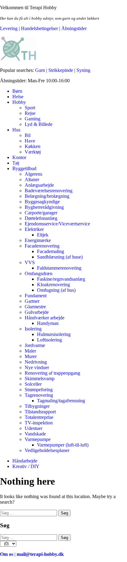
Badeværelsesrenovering (48, 190)
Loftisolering (49, 339)
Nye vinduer (37, 367)
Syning (83, 70)
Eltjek (42, 234)
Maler (30, 350)
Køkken (32, 146)
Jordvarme (35, 345)
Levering (9, 28)
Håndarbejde (24, 460)
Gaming (32, 118)
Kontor (19, 157)
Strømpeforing (39, 389)
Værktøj (33, 151)
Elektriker (34, 229)
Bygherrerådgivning (44, 207)
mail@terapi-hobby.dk (40, 554)
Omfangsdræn (38, 273)
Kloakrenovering (53, 284)
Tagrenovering (39, 395)
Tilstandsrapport (40, 411)
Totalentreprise (39, 417)
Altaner (32, 179)
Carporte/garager (41, 212)
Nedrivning (36, 362)
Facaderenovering (42, 245)
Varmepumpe (38, 439)
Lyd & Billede (38, 124)
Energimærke (38, 240)
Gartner (32, 301)
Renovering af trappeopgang (52, 373)
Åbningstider (74, 28)
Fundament (36, 295)
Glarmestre (35, 306)
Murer (31, 356)
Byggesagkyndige (42, 201)
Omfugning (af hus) (56, 290)
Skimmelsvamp (40, 378)
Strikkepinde (60, 70)
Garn (40, 70)
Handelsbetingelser (39, 28)
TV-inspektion (39, 422)
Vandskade (35, 433)
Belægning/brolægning (47, 196)
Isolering (33, 328)
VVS (30, 262)
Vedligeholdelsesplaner (47, 450)
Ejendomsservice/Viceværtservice (57, 223)
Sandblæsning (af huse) (60, 257)
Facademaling (50, 251)
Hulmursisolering (54, 334)
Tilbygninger (37, 406)
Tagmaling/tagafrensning (61, 400)
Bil (28, 135)
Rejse (30, 113)
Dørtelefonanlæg (41, 218)
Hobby (19, 102)
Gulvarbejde (37, 312)
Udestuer (33, 428)
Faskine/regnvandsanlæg (61, 279)
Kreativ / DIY (25, 466)
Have (30, 140)
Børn (17, 91)
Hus (16, 129)
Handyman (48, 323)
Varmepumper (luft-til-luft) (62, 444)
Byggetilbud (24, 168)
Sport (30, 107)
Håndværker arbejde (44, 317)
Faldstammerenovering (59, 268)
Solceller (33, 384)
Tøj (15, 163)
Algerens (33, 174)
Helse (17, 96)
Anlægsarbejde (39, 185)
